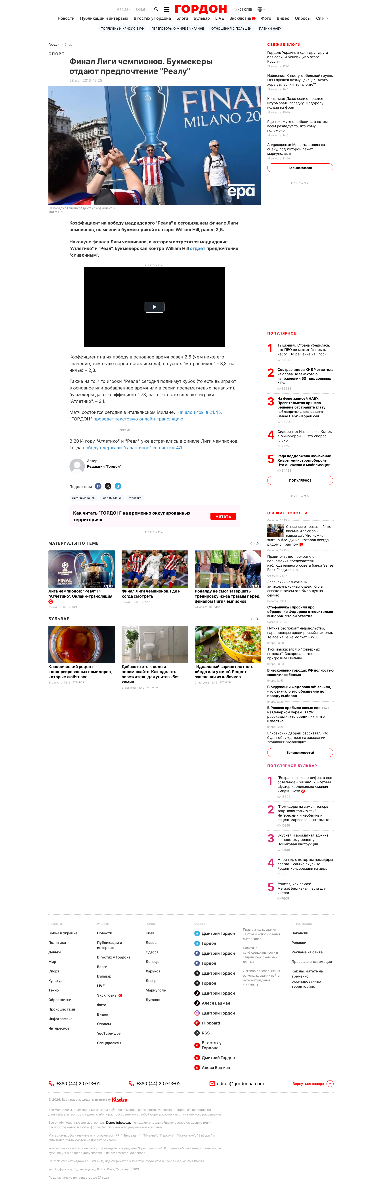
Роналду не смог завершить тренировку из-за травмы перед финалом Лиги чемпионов (227, 596)
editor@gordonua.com (240, 1083)
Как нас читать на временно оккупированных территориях (307, 979)
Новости (66, 18)
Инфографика (60, 1019)
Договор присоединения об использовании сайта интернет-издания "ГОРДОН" (261, 978)
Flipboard (211, 1023)
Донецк (152, 961)
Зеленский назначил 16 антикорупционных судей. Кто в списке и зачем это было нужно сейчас (295, 588)
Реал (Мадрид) (111, 498)
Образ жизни (59, 999)
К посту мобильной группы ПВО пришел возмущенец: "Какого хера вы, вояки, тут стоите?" (300, 80)
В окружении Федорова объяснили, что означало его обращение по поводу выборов (299, 691)
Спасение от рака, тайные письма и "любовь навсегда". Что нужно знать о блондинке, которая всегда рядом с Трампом (299, 535)
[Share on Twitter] (108, 486)
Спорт (69, 44)
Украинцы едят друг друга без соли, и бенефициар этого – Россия (297, 57)
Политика (57, 942)
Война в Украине (62, 933)
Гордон (53, 44)
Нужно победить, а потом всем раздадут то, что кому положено (297, 126)
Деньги (54, 952)
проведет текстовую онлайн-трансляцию (138, 419)
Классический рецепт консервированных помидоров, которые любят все (80, 671)
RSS (206, 1033)
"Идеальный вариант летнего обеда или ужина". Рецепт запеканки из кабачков (224, 671)
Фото (266, 18)
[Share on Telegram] (118, 486)
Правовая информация (312, 961)
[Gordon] (201, 9)
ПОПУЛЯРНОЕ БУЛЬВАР (292, 765)
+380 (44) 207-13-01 (78, 1083)
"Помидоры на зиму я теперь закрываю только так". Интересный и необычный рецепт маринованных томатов (304, 813)
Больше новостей (300, 752)
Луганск (153, 999)
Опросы (303, 18)
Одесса (152, 952)
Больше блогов (300, 168)
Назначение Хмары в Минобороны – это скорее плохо (304, 436)
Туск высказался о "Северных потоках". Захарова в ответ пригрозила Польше (293, 653)
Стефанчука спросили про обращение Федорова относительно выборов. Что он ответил (300, 611)
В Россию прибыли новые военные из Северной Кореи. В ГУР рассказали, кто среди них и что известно (298, 714)
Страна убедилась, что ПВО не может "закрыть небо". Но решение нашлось (303, 349)
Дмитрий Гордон (218, 933)
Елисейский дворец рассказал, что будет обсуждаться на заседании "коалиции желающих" (297, 737)
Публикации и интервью (104, 18)
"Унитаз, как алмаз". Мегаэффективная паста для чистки (301, 888)
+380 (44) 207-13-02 (158, 1083)
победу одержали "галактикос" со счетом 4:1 (132, 447)
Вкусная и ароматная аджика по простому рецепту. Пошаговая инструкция (303, 839)
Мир (52, 961)
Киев (150, 933)
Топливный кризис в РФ (122, 28)
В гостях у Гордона (152, 18)
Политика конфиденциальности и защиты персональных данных (260, 955)
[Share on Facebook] (98, 486)
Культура (56, 980)
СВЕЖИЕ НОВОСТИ (287, 513)
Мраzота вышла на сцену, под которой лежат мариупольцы (296, 149)
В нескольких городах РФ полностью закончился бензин (300, 672)
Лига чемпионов (83, 498)
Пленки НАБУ (270, 28)
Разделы (103, 924)
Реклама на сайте (307, 952)
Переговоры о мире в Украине (177, 28)
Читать (223, 516)
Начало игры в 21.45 (198, 412)
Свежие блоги (284, 44)
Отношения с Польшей (231, 28)
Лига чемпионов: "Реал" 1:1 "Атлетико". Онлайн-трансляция (80, 593)
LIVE (219, 18)
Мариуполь (156, 990)
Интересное (58, 1028)
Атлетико (134, 498)
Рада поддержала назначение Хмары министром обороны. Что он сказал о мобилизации (304, 460)
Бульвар (202, 18)
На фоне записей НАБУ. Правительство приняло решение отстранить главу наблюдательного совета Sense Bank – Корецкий (301, 407)
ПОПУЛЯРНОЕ (281, 333)
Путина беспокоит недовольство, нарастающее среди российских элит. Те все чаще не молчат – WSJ (300, 632)
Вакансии (300, 933)
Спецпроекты (109, 1043)
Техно (53, 990)
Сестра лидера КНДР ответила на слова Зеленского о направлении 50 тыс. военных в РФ (305, 376)
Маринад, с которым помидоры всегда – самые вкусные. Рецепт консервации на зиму (305, 864)
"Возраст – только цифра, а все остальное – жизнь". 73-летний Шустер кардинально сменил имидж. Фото (304, 784)
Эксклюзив (240, 18)
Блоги (182, 18)
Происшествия (61, 1009)
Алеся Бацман (216, 1003)
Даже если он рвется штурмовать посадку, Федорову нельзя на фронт (295, 103)
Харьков (153, 971)
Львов (151, 942)
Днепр (151, 980)
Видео (283, 18)
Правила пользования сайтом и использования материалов (261, 934)
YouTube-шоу (109, 1033)
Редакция (300, 942)
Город (150, 924)
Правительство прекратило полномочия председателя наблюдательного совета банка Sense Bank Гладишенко (300, 563)
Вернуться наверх (308, 1083)
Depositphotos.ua (119, 1122)
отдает (197, 248)
